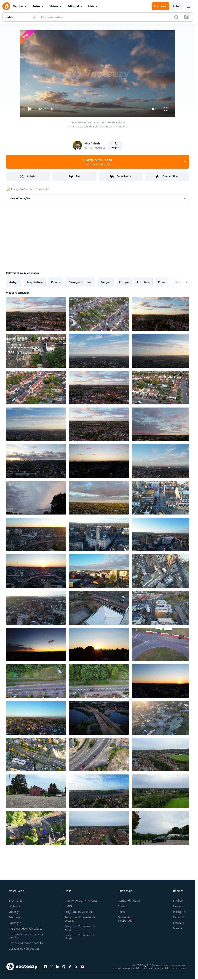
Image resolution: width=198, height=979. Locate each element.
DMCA (69, 906)
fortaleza (143, 282)
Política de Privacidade (146, 968)
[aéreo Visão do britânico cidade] (99, 718)
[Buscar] (176, 17)
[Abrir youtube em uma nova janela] (82, 966)
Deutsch (178, 917)
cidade (55, 282)
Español (178, 906)
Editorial (73, 6)
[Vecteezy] (6, 6)
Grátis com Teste (97, 162)
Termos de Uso (121, 968)
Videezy (14, 912)
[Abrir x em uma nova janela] (76, 966)
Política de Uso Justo (174, 968)
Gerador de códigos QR (24, 948)
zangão (106, 282)
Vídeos (54, 6)
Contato (123, 906)
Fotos (36, 6)
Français (178, 923)
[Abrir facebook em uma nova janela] (45, 966)
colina (162, 282)
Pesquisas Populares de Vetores (80, 918)
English (178, 900)
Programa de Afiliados (79, 912)
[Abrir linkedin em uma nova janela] (57, 966)
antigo (13, 282)
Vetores (18, 6)
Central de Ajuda (129, 900)
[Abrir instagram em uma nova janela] (51, 966)
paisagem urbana (80, 282)
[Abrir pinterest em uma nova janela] (63, 966)
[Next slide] (183, 282)
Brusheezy (15, 900)
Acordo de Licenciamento (81, 900)
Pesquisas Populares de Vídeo (80, 936)
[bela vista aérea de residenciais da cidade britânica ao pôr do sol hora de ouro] (36, 314)
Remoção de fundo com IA (26, 943)
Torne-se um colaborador (126, 918)
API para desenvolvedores (25, 928)
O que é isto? (42, 189)
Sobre (121, 912)
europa (124, 282)
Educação (15, 923)
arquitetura (35, 282)
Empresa (14, 917)
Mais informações (19, 198)
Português (179, 912)
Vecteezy (14, 906)
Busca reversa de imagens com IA (26, 935)
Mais (91, 6)
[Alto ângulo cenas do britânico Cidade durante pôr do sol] (36, 644)
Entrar (176, 6)
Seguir (115, 147)
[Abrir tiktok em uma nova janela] (70, 966)
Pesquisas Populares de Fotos (80, 927)
